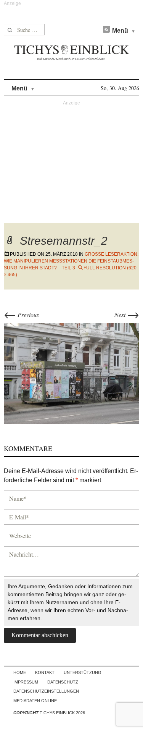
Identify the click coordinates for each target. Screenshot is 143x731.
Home (19, 672)
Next (126, 314)
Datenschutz (62, 682)
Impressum (25, 682)
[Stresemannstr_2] (71, 373)
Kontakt (45, 672)
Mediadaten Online (35, 700)
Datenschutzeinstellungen (46, 691)
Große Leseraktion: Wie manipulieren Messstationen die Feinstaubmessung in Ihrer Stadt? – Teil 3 (71, 261)
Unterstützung (82, 672)
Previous (21, 314)
